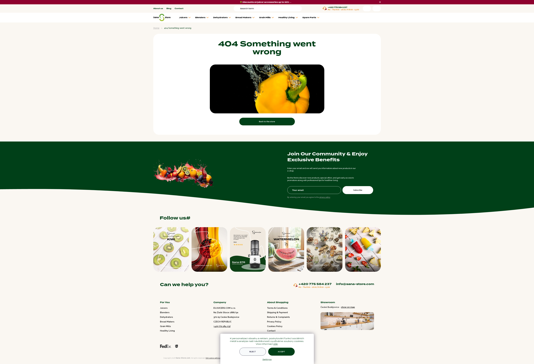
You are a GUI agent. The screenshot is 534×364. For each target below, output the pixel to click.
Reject (252, 352)
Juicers (164, 308)
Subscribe (357, 190)
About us (158, 8)
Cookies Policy (274, 326)
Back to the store (267, 121)
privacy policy (324, 197)
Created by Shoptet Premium (159, 358)
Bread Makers (167, 321)
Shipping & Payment (277, 312)
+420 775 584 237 (337, 7)
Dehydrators (166, 317)
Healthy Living (167, 331)
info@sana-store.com (355, 284)
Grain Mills (165, 326)
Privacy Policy (274, 321)
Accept (281, 352)
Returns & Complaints (278, 317)
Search (237, 8)
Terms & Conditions (277, 308)
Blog (168, 8)
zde (275, 344)
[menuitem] (186, 17)
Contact (179, 8)
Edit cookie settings (213, 358)
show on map (348, 307)
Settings (267, 359)
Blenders (164, 312)
